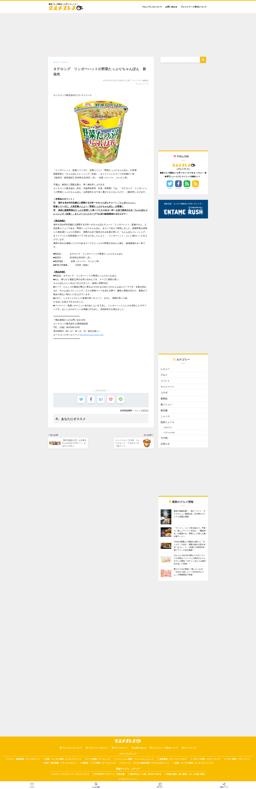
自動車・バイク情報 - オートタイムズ (99, 763)
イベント (165, 381)
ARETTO (168, 427)
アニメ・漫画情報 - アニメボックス (24, 759)
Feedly (187, 188)
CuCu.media (169, 432)
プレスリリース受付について (194, 7)
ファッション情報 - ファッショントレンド (135, 759)
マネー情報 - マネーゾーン (238, 759)
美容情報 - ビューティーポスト (173, 759)
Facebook (178, 188)
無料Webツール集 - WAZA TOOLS (145, 774)
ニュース (165, 416)
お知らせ (165, 444)
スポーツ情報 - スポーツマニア (207, 759)
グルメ (137, 410)
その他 (164, 438)
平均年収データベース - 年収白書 (110, 774)
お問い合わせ (171, 7)
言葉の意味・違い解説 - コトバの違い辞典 (186, 774)
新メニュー (166, 404)
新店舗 (164, 410)
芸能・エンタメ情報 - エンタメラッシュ (63, 759)
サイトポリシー (121, 748)
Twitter (170, 188)
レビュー (165, 369)
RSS (195, 188)
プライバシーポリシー (98, 748)
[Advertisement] (128, 33)
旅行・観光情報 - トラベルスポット (61, 763)
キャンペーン (167, 387)
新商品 (145, 410)
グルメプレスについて (152, 7)
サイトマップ (190, 748)
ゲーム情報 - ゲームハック (99, 759)
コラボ (164, 392)
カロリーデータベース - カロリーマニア (71, 774)
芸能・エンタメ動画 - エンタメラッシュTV (194, 763)
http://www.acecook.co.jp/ (91, 335)
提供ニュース (167, 422)
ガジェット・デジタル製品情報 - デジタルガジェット (145, 763)
